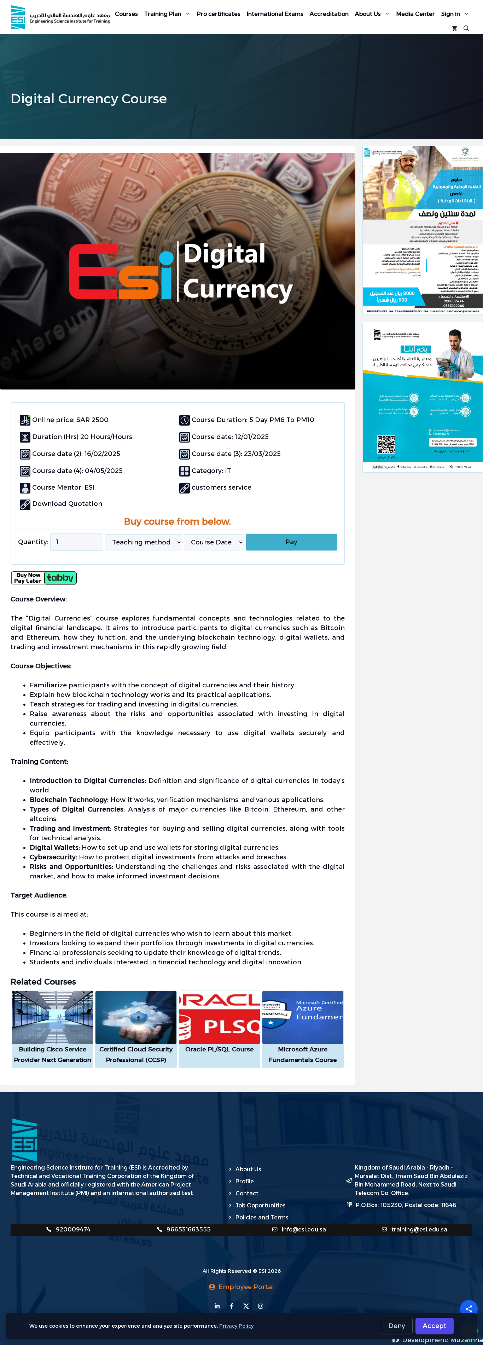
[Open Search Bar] (466, 27)
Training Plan (162, 14)
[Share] (469, 1309)
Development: (426, 1340)
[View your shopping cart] (454, 27)
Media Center (415, 14)
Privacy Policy (236, 1326)
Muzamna (466, 1340)
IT (227, 471)
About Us (368, 14)
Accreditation (329, 14)
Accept (435, 1326)
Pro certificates (218, 14)
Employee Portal (246, 1287)
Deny (396, 1326)
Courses (126, 14)
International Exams (275, 14)
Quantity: (33, 542)
